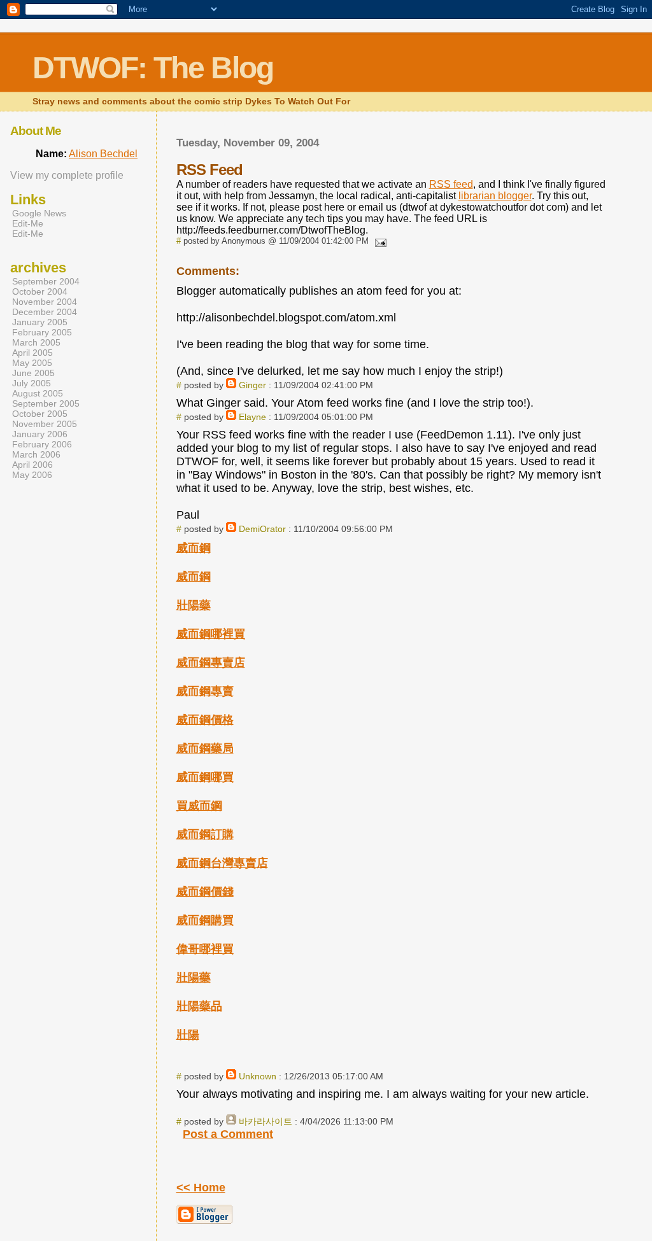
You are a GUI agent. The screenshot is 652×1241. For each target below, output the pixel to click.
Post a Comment (228, 1134)
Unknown (257, 1076)
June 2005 (33, 373)
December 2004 (44, 312)
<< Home (200, 1187)
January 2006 (39, 434)
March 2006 (36, 454)
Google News (39, 213)
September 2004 (46, 281)
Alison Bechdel (103, 153)
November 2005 (44, 424)
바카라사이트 (265, 1121)
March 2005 (36, 342)
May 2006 (32, 475)
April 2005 (32, 352)
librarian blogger (495, 195)
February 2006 (42, 444)
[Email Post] (378, 241)
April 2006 (32, 464)
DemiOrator (262, 529)
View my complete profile (67, 175)
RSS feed (451, 184)
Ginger (252, 385)
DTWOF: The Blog (152, 68)
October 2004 (39, 291)
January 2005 (39, 322)
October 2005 (39, 414)
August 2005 (37, 393)
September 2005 (46, 403)
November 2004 (44, 302)
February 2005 (42, 332)
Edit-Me (27, 223)
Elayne (252, 417)
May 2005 (32, 363)
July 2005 (31, 383)
